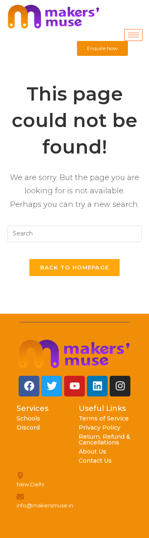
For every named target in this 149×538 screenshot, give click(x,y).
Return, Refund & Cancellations (104, 439)
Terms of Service (104, 418)
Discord (28, 427)
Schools (28, 418)
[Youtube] (74, 386)
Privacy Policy (99, 427)
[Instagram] (120, 386)
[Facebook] (29, 386)
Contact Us (95, 460)
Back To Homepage (74, 267)
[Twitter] (51, 386)
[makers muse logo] (74, 354)
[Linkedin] (97, 386)
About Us (92, 451)
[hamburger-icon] (133, 35)
